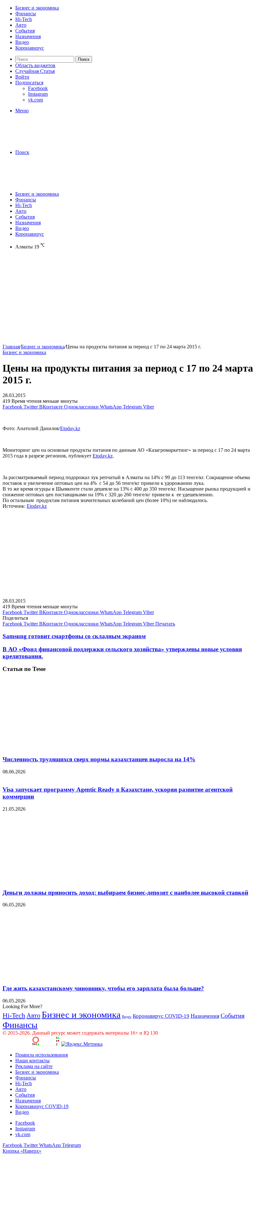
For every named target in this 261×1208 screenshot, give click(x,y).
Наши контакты (32, 1060)
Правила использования (41, 1055)
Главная (11, 346)
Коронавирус (29, 48)
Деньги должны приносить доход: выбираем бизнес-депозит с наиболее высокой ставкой (125, 892)
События (25, 30)
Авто (20, 25)
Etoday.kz (70, 428)
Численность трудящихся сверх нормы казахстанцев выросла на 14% (99, 759)
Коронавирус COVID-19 (161, 1016)
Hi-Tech (23, 19)
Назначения (28, 36)
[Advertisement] (130, 299)
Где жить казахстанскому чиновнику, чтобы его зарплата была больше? (103, 988)
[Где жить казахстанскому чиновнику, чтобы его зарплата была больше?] (65, 976)
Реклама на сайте (34, 1066)
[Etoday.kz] (50, 141)
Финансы (25, 13)
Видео (22, 42)
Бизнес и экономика (37, 7)
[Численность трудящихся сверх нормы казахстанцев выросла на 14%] (65, 747)
